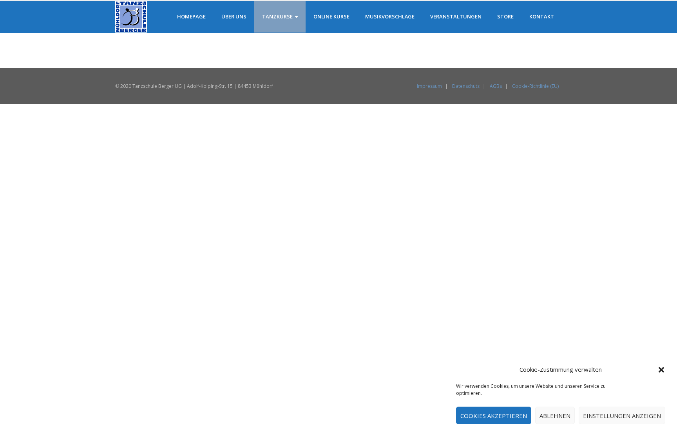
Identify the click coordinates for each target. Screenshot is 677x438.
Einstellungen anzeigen (622, 416)
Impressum (429, 86)
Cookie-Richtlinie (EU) (535, 86)
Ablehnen (554, 416)
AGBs (496, 86)
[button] (661, 370)
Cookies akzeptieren (493, 416)
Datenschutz (466, 86)
